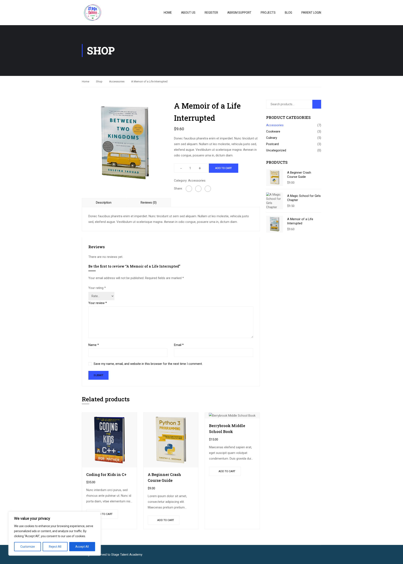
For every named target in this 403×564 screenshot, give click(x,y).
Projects (268, 12)
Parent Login (311, 12)
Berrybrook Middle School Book (227, 428)
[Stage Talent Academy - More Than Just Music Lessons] (105, 12)
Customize (27, 546)
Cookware (273, 131)
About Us (188, 12)
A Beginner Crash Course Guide (164, 477)
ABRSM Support (239, 12)
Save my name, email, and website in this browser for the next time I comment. (148, 364)
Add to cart (223, 168)
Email (179, 345)
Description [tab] (103, 202)
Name (93, 345)
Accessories (116, 81)
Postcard (272, 144)
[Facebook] (189, 189)
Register (211, 12)
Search (318, 104)
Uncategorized (276, 150)
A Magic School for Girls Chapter (304, 198)
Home (168, 12)
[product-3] (125, 142)
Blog (288, 12)
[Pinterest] (208, 189)
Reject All (55, 546)
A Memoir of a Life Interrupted (300, 221)
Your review (97, 303)
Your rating (97, 288)
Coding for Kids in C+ (106, 474)
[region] (54, 534)
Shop (99, 81)
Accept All (82, 546)
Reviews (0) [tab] (149, 202)
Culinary (271, 138)
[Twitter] (198, 189)
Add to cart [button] (104, 514)
